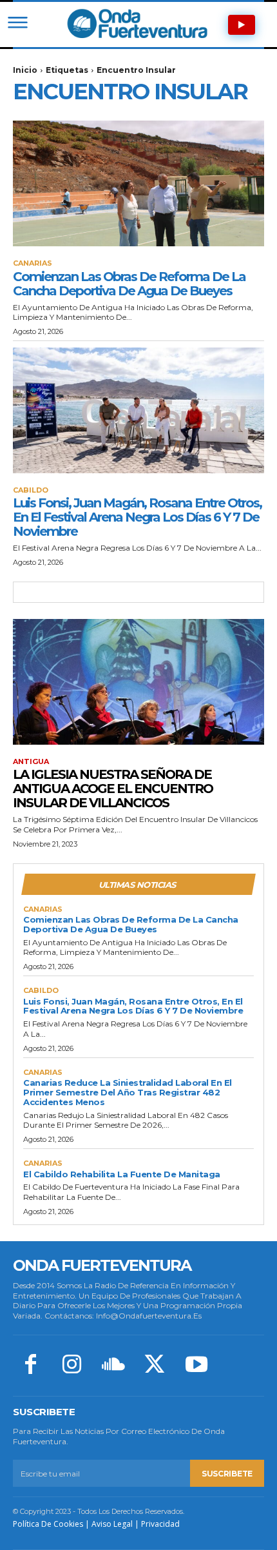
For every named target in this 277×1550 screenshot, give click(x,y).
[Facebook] (30, 1365)
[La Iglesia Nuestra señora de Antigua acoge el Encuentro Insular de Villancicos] (138, 682)
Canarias (32, 263)
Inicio (25, 70)
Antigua (31, 762)
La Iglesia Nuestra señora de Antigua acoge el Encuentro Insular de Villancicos (113, 788)
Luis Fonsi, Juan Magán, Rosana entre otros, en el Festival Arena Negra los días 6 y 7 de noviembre (137, 517)
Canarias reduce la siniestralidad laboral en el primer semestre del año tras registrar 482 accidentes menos (127, 1092)
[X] (154, 1365)
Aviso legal (112, 1523)
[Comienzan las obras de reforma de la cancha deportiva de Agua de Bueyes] (138, 183)
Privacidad (160, 1523)
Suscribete (227, 1473)
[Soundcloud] (113, 1365)
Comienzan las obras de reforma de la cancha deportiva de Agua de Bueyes (129, 284)
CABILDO (30, 490)
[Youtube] (196, 1365)
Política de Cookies (48, 1523)
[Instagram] (71, 1365)
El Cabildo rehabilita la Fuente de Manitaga (121, 1174)
